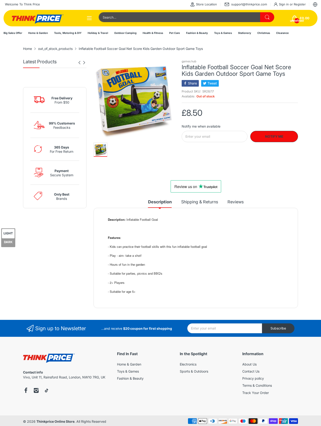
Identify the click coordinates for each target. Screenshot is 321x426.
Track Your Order (255, 393)
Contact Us (250, 371)
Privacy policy (253, 378)
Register (300, 4)
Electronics (188, 364)
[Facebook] (26, 391)
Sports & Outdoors (194, 371)
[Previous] (84, 62)
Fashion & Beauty (130, 378)
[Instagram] (36, 391)
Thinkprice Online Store (55, 421)
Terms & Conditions (257, 385)
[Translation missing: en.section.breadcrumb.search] (267, 17)
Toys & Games (128, 371)
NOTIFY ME (274, 136)
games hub (189, 61)
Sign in (284, 4)
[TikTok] (46, 391)
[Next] (79, 62)
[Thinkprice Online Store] (37, 18)
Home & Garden (129, 364)
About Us (249, 364)
